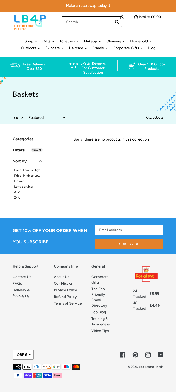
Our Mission (63, 283)
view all (36, 149)
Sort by (18, 117)
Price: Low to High (27, 170)
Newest (20, 181)
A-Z (17, 192)
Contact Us (22, 277)
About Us (61, 277)
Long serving (23, 187)
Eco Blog (98, 312)
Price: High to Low (27, 176)
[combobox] (92, 22)
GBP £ (22, 354)
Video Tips (100, 331)
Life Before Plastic (151, 366)
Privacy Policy (65, 290)
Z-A (17, 198)
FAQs (17, 283)
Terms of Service (68, 303)
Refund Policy (65, 297)
